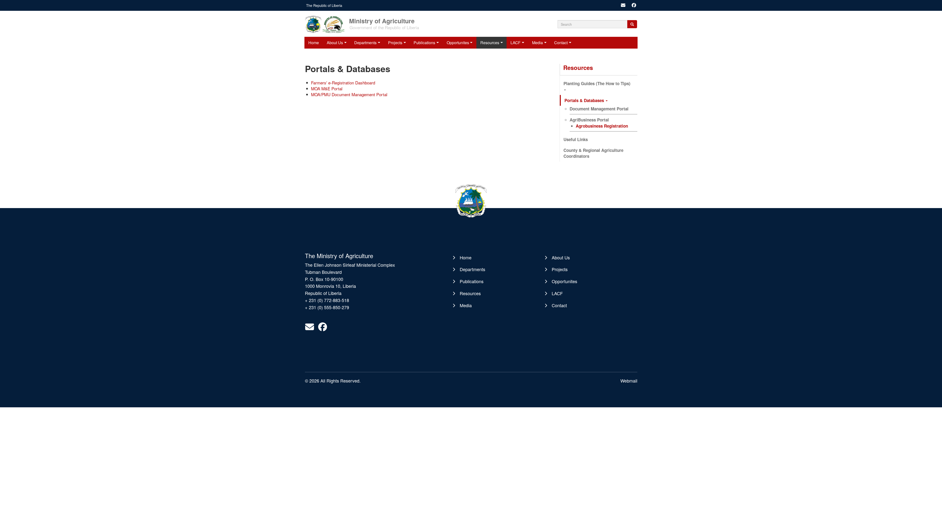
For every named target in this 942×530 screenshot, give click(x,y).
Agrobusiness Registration (602, 126)
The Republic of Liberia (324, 5)
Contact (561, 42)
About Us (335, 42)
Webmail (628, 380)
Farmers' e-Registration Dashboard (343, 83)
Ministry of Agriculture (382, 20)
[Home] (326, 24)
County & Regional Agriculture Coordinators (593, 153)
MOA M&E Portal (326, 88)
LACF (515, 42)
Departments (365, 42)
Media (537, 42)
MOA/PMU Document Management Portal (349, 94)
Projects (395, 42)
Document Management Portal (599, 109)
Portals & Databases (584, 100)
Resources (489, 42)
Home (313, 42)
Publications (424, 42)
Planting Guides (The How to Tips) (596, 83)
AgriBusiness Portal (589, 120)
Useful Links (575, 139)
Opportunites (458, 42)
